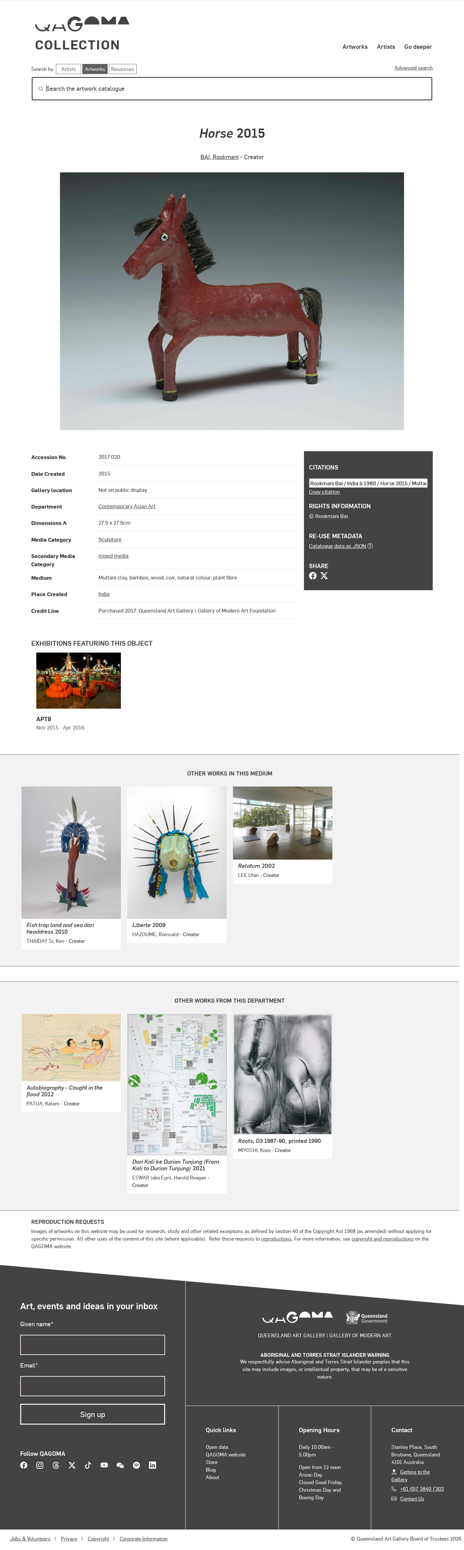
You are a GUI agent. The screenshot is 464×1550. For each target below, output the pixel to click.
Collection (77, 44)
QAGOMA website (226, 1454)
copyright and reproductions (383, 1238)
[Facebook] (313, 576)
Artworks (355, 46)
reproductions (276, 1238)
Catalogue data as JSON (337, 545)
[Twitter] (324, 576)
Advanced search (414, 67)
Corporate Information (144, 1538)
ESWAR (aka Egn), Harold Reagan (169, 1177)
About (212, 1477)
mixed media (113, 555)
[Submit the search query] (36, 89)
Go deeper (418, 46)
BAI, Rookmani (219, 157)
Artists (386, 46)
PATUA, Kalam (43, 1103)
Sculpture (110, 539)
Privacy (69, 1538)
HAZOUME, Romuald (155, 934)
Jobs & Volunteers (30, 1538)
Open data (217, 1446)
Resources (122, 69)
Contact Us (412, 1498)
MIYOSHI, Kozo (254, 1150)
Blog (211, 1469)
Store (211, 1462)
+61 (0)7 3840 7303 (422, 1488)
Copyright (98, 1538)
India (104, 593)
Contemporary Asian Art (127, 506)
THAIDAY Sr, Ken (45, 940)
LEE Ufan (248, 875)
